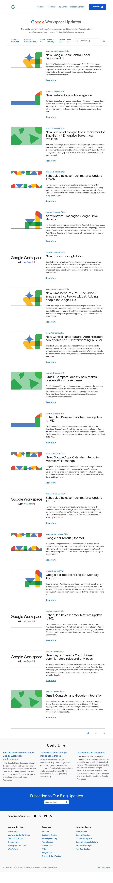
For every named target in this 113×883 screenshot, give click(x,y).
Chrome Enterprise (84, 838)
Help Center (62, 7)
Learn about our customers (91, 752)
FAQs (44, 849)
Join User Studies (83, 849)
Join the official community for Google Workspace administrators (19, 756)
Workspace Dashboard (17, 845)
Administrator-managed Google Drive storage (72, 217)
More (69, 41)
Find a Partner (48, 842)
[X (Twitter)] (40, 816)
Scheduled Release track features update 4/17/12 (74, 419)
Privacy (50, 867)
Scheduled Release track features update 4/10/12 (74, 499)
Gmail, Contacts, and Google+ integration (74, 695)
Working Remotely (49, 838)
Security (45, 831)
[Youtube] (35, 816)
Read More (51, 80)
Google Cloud (81, 831)
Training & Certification (51, 856)
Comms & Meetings (15, 41)
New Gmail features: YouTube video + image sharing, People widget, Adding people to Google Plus (72, 296)
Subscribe (98, 7)
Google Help (13, 842)
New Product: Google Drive (64, 256)
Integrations (47, 852)
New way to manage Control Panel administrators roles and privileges (69, 657)
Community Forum (15, 838)
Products (40, 7)
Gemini (42, 41)
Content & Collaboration (30, 41)
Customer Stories (49, 835)
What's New (13, 849)
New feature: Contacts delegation (69, 95)
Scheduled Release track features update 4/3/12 (74, 616)
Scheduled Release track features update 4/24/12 (74, 177)
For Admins (51, 7)
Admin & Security (51, 41)
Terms (55, 867)
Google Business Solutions (87, 842)
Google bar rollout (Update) (65, 538)
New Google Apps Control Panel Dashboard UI (68, 56)
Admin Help (13, 831)
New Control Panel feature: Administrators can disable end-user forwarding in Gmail (74, 338)
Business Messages (84, 845)
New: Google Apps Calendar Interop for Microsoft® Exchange (73, 459)
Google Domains (83, 835)
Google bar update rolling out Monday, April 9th (72, 576)
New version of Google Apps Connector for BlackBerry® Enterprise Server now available (75, 135)
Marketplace (47, 845)
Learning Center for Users (19, 835)
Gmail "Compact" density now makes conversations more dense (71, 378)
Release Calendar (77, 7)
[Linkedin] (45, 816)
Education (62, 41)
